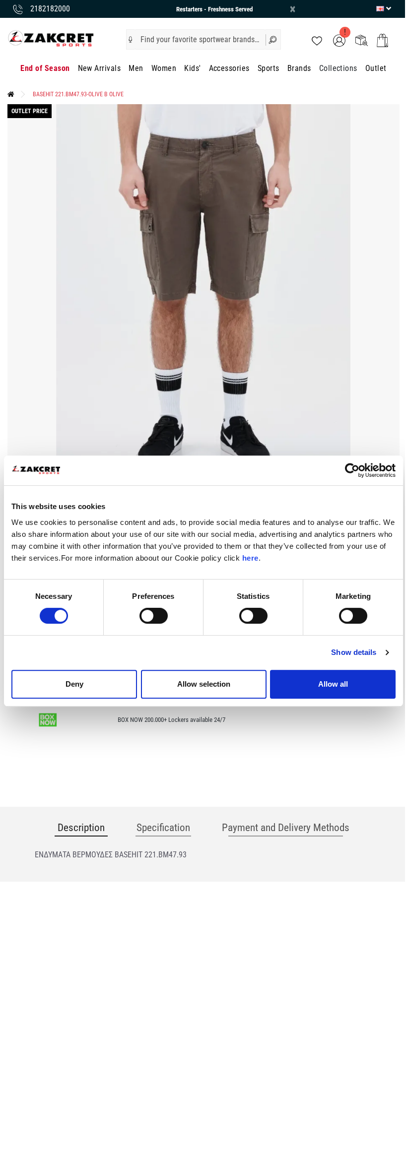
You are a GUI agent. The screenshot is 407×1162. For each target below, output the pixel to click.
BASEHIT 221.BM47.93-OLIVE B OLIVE (78, 94)
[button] (131, 40)
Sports (268, 68)
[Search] (273, 39)
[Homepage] (10, 94)
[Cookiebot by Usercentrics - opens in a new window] (352, 470)
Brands (299, 68)
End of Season (44, 68)
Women (163, 68)
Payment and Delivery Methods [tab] (285, 828)
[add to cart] (382, 40)
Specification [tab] (163, 828)
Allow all (333, 684)
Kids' (192, 68)
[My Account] (339, 40)
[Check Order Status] (361, 40)
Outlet (376, 68)
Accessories (229, 68)
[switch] (153, 616)
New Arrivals (99, 68)
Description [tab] (81, 828)
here (250, 558)
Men (136, 68)
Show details (353, 652)
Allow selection (203, 684)
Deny (74, 684)
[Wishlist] (317, 40)
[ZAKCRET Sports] (50, 38)
